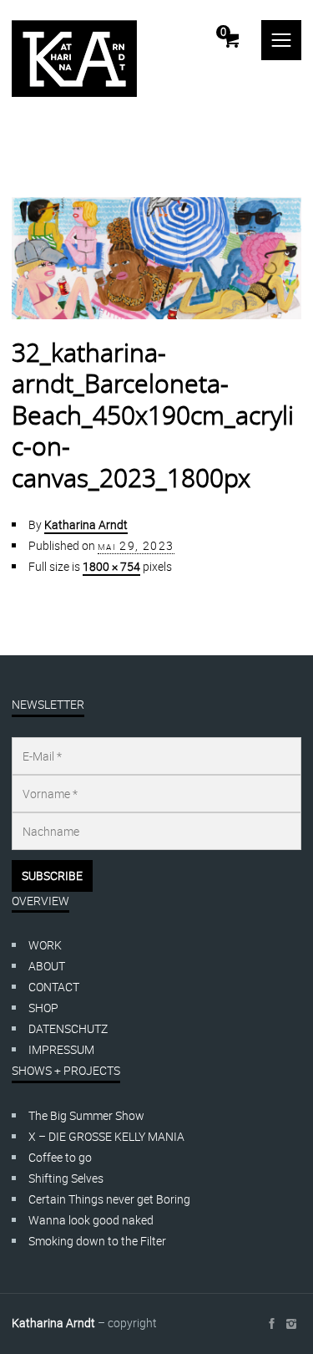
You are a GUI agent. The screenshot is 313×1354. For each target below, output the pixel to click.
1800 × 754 (111, 566)
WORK (45, 945)
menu (281, 40)
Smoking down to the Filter (97, 1241)
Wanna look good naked (91, 1220)
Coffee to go (60, 1157)
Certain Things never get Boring (109, 1199)
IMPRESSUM (61, 1049)
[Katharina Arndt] (74, 58)
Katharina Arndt (86, 524)
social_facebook (271, 1324)
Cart (223, 31)
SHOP (43, 1008)
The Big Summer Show (86, 1115)
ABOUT (46, 966)
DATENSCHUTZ (68, 1028)
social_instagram (291, 1324)
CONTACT (53, 987)
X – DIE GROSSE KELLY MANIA (106, 1136)
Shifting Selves (65, 1178)
